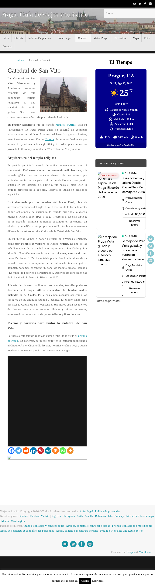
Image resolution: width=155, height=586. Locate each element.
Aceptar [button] (94, 580)
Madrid (48, 535)
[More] (70, 470)
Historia (65, 139)
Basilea (37, 535)
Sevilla (95, 535)
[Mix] (55, 470)
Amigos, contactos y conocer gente (47, 545)
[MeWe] (48, 470)
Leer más (107, 581)
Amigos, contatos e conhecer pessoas (96, 545)
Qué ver (20, 60)
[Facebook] (145, 3)
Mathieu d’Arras (65, 125)
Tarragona (73, 535)
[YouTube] (134, 3)
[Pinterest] (40, 470)
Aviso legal (91, 531)
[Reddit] (26, 470)
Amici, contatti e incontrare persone (102, 550)
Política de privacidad (114, 531)
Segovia (60, 535)
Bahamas (107, 535)
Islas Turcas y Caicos (127, 535)
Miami (22, 540)
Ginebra (26, 535)
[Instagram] (150, 3)
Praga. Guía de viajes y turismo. (44, 14)
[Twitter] (140, 3)
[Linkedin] (33, 470)
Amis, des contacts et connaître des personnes (48, 550)
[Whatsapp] (63, 470)
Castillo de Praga (23, 355)
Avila (85, 535)
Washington (36, 540)
